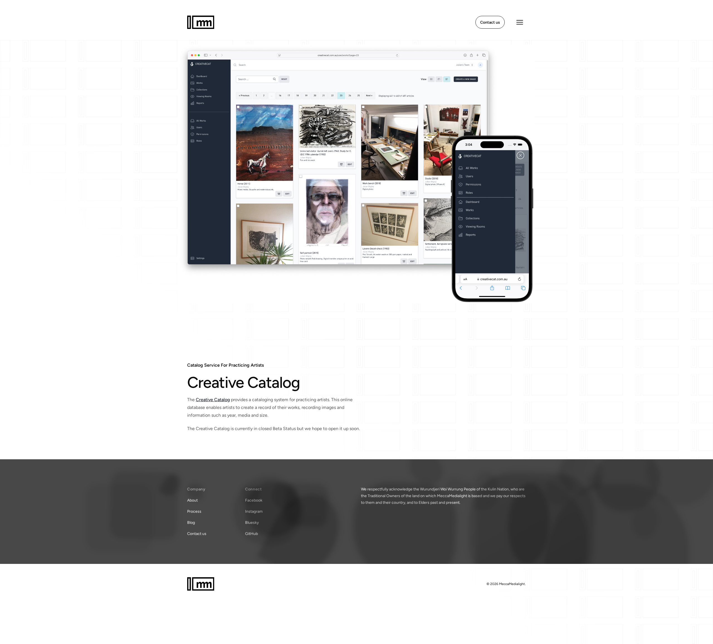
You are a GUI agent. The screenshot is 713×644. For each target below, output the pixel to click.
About (192, 500)
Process (194, 511)
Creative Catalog (213, 399)
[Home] (200, 22)
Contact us (196, 533)
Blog (191, 522)
